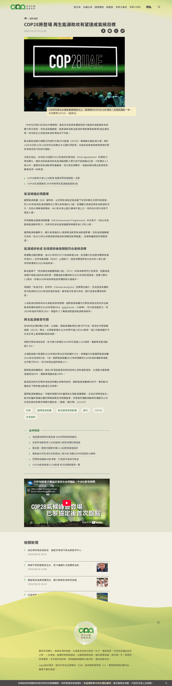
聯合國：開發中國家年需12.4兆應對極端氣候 (55, 448)
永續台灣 (87, 7)
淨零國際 (30, 417)
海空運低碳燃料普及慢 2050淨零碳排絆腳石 (54, 436)
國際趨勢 (99, 7)
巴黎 (28, 410)
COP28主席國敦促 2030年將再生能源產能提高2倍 (52, 183)
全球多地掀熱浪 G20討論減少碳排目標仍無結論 (56, 442)
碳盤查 (109, 7)
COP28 (98, 410)
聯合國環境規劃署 (67, 410)
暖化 (85, 410)
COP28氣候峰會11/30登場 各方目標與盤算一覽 (56, 464)
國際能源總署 (44, 410)
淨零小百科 (135, 7)
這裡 (88, 683)
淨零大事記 (121, 7)
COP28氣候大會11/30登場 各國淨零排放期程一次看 (53, 178)
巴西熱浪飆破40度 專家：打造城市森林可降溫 (55, 459)
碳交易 (77, 7)
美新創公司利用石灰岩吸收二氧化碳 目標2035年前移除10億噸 (63, 453)
